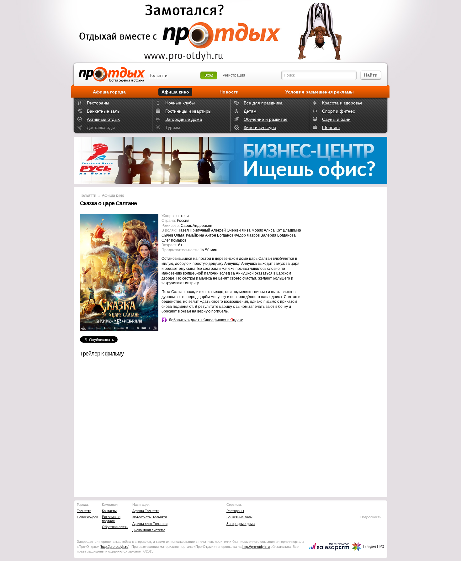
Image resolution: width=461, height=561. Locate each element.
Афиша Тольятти (145, 511)
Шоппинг (331, 127)
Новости (229, 91)
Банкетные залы (103, 111)
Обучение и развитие (266, 119)
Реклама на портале (111, 519)
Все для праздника (263, 102)
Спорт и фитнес (338, 111)
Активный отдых (103, 119)
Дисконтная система (148, 530)
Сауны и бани (336, 119)
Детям (250, 111)
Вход (208, 75)
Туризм (172, 127)
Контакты (109, 511)
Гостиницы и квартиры (188, 111)
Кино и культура (260, 127)
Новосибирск (87, 517)
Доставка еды (101, 127)
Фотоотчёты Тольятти (149, 517)
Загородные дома (183, 119)
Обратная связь (115, 527)
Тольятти (158, 75)
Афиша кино (175, 91)
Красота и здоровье (342, 102)
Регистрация (234, 75)
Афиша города (109, 91)
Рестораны (98, 102)
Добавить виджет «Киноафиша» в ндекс (206, 320)
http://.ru (114, 546)
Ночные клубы (180, 102)
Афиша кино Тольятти (149, 524)
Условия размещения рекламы (319, 91)
